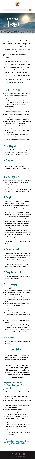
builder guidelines (22, 49)
